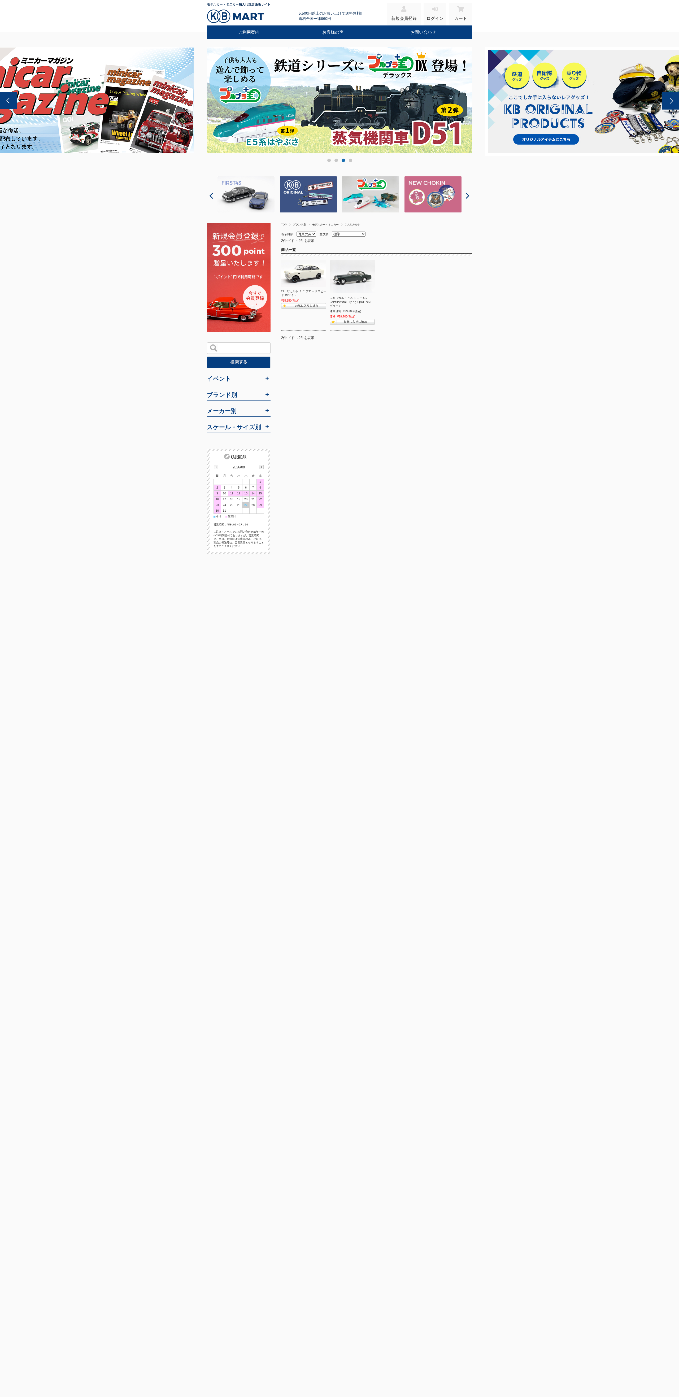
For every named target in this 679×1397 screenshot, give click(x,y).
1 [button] (329, 161)
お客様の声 (332, 32)
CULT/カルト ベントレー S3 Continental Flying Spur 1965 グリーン (352, 301)
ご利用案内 (248, 32)
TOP (284, 224)
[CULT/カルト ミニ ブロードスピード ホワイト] (303, 273)
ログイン (434, 18)
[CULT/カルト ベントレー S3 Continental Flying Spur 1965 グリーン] (352, 277)
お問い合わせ (423, 32)
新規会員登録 (404, 18)
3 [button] (343, 161)
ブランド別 (299, 224)
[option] (339, 101)
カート (460, 18)
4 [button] (350, 161)
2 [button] (336, 161)
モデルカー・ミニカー (325, 224)
